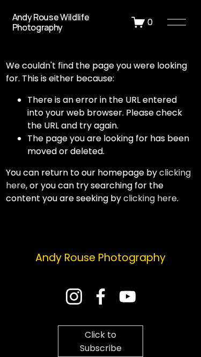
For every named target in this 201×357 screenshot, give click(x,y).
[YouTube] (127, 296)
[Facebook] (100, 296)
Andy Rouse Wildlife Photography (51, 22)
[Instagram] (74, 296)
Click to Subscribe (101, 341)
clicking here (150, 198)
